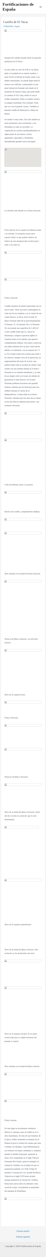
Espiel (17, 26)
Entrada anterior (23, 1231)
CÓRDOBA (8, 26)
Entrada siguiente (23, 1237)
